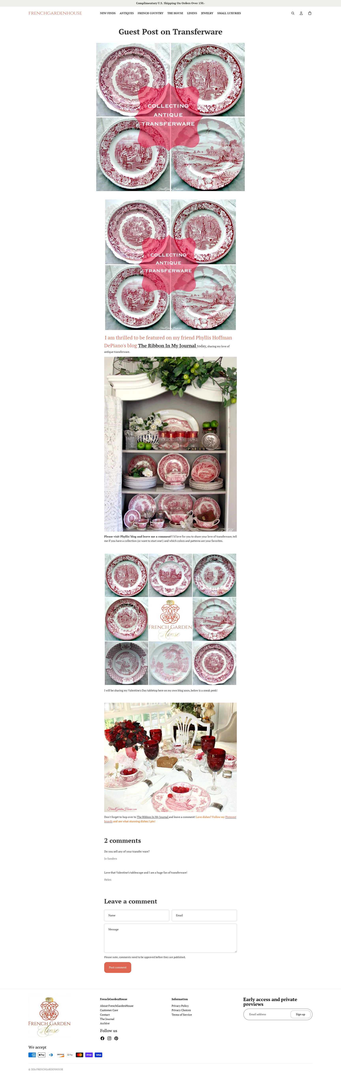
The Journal (107, 1019)
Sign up (300, 1014)
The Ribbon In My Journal (153, 817)
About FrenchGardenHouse (116, 1006)
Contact (105, 1014)
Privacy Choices (181, 1010)
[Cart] (309, 13)
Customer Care (109, 1010)
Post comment (117, 967)
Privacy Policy (180, 1006)
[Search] (293, 13)
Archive (105, 1023)
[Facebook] (102, 1038)
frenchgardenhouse (49, 1069)
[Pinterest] (116, 1038)
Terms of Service (182, 1014)
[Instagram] (109, 1038)
